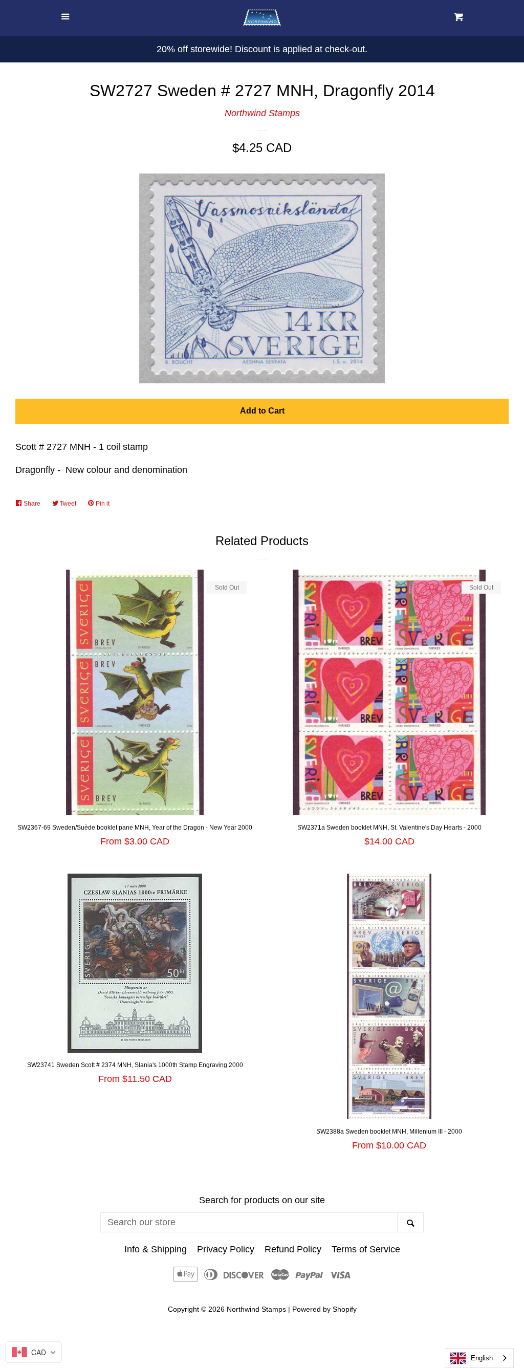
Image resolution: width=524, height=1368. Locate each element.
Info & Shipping (155, 1249)
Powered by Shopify (324, 1309)
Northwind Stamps (262, 113)
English (482, 1358)
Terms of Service (366, 1249)
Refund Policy (293, 1249)
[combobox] (479, 1358)
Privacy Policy (225, 1249)
